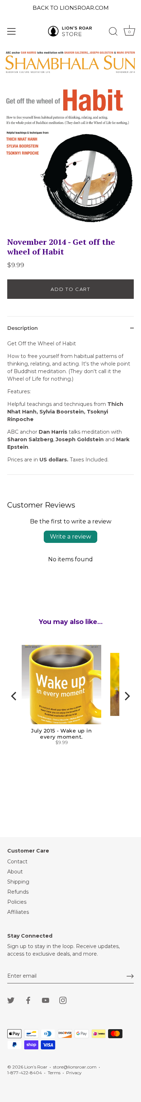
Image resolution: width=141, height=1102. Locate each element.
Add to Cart (70, 289)
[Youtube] (45, 999)
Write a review (70, 536)
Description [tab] (22, 328)
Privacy (73, 1072)
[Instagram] (63, 999)
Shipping (18, 881)
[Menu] (12, 31)
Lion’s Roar (35, 1067)
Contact (17, 861)
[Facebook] (28, 999)
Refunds (18, 892)
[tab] (70, 407)
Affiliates (18, 912)
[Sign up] (130, 976)
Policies (16, 902)
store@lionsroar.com (75, 1067)
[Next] (126, 696)
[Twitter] (10, 999)
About (15, 871)
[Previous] (14, 696)
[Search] (113, 32)
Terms (54, 1072)
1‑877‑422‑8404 (24, 1072)
